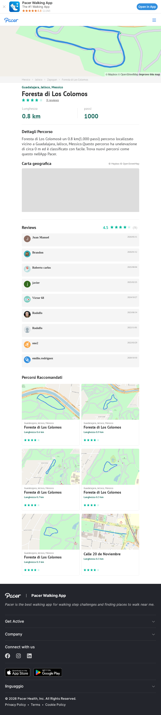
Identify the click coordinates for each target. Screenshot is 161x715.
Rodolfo (37, 313)
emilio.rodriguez (42, 358)
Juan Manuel (40, 237)
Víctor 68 (38, 297)
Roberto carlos (41, 267)
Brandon (37, 252)
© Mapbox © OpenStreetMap (124, 163)
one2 (35, 343)
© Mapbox (112, 74)
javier (36, 282)
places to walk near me (135, 604)
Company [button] (13, 634)
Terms (35, 705)
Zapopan (52, 79)
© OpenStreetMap (128, 74)
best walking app (39, 604)
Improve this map (149, 74)
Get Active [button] (14, 621)
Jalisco (38, 79)
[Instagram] (18, 656)
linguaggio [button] (14, 686)
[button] (4, 6)
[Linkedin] (29, 656)
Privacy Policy (15, 705)
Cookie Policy (55, 705)
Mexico (26, 79)
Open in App (147, 6)
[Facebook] (7, 656)
